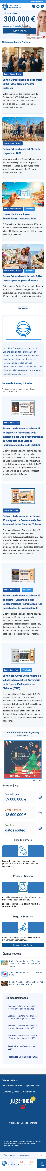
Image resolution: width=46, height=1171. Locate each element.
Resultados (24, 1155)
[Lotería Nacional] (12, 1163)
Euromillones (12, 794)
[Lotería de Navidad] (21, 1163)
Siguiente (23, 308)
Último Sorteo (9, 1155)
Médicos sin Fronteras (12, 1085)
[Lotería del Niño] (31, 1163)
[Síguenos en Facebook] (38, 6)
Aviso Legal (14, 1123)
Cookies (24, 1123)
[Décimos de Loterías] (4, 1163)
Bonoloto (10, 825)
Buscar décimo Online (23, 945)
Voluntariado (29, 1092)
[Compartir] (33, 6)
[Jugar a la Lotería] (41, 1163)
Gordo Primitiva (13, 809)
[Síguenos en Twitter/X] (42, 6)
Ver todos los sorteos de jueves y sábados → (22, 733)
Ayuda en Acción (33, 1085)
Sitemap (33, 1123)
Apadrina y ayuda (11, 1092)
